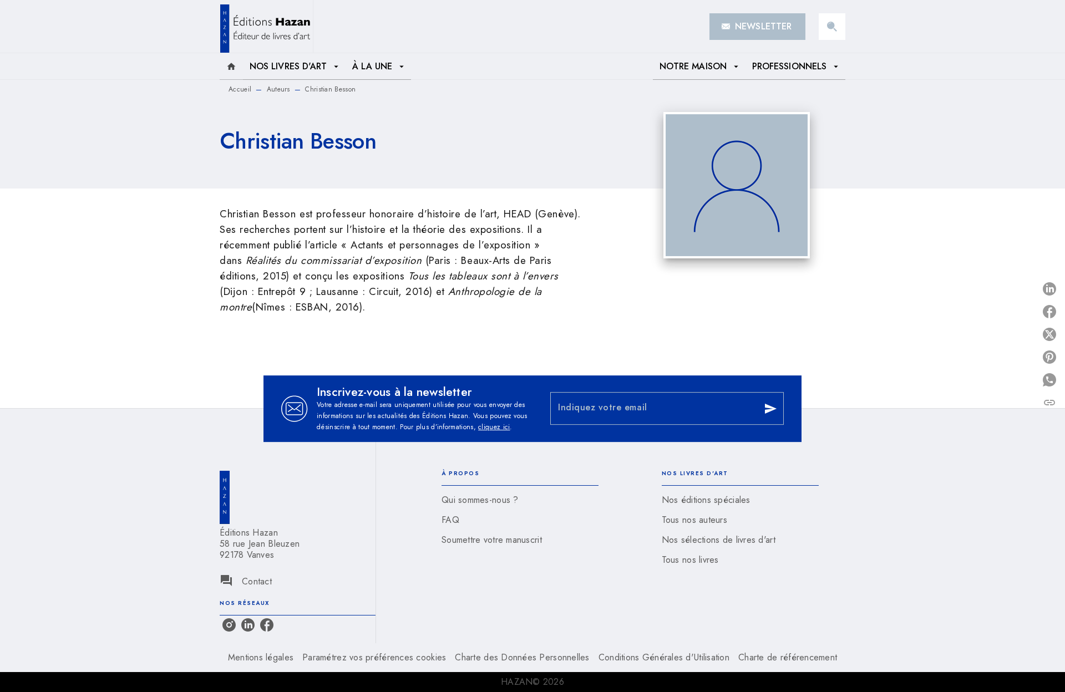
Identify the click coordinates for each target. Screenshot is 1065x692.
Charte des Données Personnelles (522, 657)
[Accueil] (266, 26)
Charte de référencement (787, 657)
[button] (757, 26)
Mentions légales (260, 657)
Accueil (240, 89)
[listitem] (229, 624)
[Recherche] (832, 26)
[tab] (231, 66)
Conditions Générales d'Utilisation (664, 657)
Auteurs (278, 89)
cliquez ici (494, 427)
